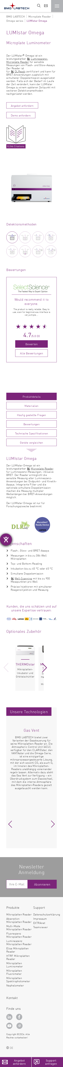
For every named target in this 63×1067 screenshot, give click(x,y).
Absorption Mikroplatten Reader (18, 920)
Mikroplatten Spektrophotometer (18, 979)
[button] (57, 6)
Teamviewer (40, 927)
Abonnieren (42, 884)
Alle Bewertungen (31, 353)
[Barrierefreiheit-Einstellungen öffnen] (6, 540)
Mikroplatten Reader (18, 914)
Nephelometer (15, 985)
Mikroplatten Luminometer (14, 964)
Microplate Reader (42, 468)
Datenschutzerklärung (46, 914)
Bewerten (31, 344)
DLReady (20, 71)
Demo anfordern (21, 115)
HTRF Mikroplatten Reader (18, 957)
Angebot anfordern (22, 106)
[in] (9, 1017)
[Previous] (5, 667)
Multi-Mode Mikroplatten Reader (18, 927)
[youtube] (10, 1026)
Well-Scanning (23, 578)
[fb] (19, 1017)
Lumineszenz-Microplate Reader (27, 60)
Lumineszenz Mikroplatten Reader (18, 942)
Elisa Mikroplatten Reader (17, 949)
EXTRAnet (39, 923)
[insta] (20, 1026)
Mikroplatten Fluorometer (14, 972)
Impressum (40, 918)
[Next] (44, 667)
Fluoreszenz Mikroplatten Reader (18, 935)
